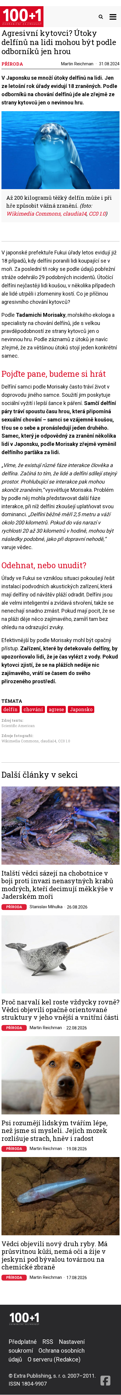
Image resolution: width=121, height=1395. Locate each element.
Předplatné (23, 1341)
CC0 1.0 (64, 741)
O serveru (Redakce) (54, 1359)
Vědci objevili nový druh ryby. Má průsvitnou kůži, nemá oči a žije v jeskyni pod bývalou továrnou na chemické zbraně (54, 1255)
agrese (56, 709)
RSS (47, 1341)
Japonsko (81, 709)
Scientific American (18, 725)
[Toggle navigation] (113, 16)
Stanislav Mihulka (46, 906)
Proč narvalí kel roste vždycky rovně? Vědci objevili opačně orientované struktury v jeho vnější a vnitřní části (60, 1009)
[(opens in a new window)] (105, 1362)
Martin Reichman (77, 63)
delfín (10, 709)
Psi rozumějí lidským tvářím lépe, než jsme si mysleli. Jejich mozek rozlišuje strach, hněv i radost (54, 1130)
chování (33, 709)
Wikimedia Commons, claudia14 (28, 741)
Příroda (14, 907)
